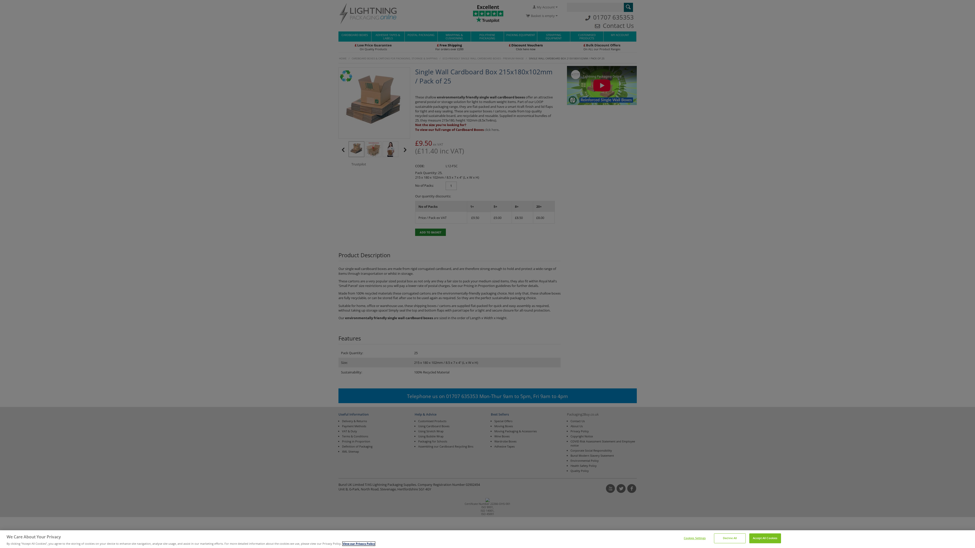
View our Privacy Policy (359, 543)
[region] (487, 539)
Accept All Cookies (765, 538)
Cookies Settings (695, 538)
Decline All (730, 538)
